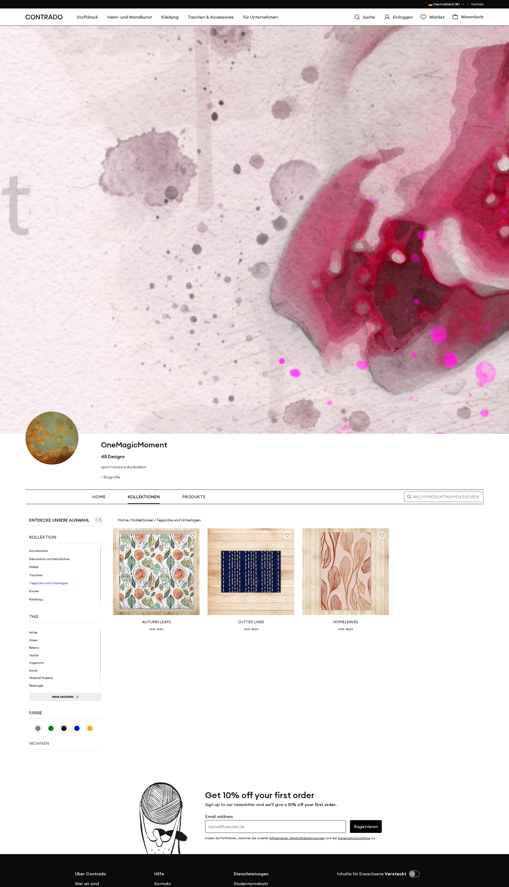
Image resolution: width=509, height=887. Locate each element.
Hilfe (159, 873)
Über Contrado (90, 873)
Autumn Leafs (156, 622)
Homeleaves (345, 622)
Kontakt (477, 4)
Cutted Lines (251, 622)
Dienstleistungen (251, 873)
